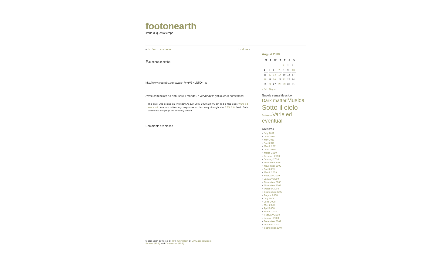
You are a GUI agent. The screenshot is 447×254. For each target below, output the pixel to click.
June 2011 (269, 136)
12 (270, 74)
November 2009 (272, 166)
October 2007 (271, 224)
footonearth (171, 26)
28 (279, 84)
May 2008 (269, 205)
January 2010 (271, 159)
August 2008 (271, 195)
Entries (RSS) (153, 243)
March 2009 (270, 172)
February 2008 (272, 214)
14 (279, 74)
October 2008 (271, 188)
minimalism (182, 241)
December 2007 (272, 221)
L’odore (243, 49)
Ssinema (267, 115)
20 (274, 79)
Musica (296, 100)
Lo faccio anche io (159, 49)
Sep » (272, 89)
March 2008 (270, 211)
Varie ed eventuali (277, 117)
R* (173, 241)
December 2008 (272, 182)
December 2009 (272, 162)
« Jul (264, 89)
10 (293, 70)
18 (265, 79)
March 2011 (270, 146)
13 (274, 74)
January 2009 (271, 179)
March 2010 (270, 152)
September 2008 (273, 192)
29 (284, 84)
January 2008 (271, 218)
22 (284, 79)
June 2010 (270, 149)
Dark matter (274, 100)
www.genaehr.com (201, 241)
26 (270, 84)
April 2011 (269, 143)
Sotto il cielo (280, 107)
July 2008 (269, 198)
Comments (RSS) (175, 243)
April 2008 (269, 208)
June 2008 (270, 201)
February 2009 (272, 175)
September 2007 (273, 228)
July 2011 (269, 133)
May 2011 (269, 139)
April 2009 (269, 169)
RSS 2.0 (230, 107)
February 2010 (272, 156)
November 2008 (272, 185)
